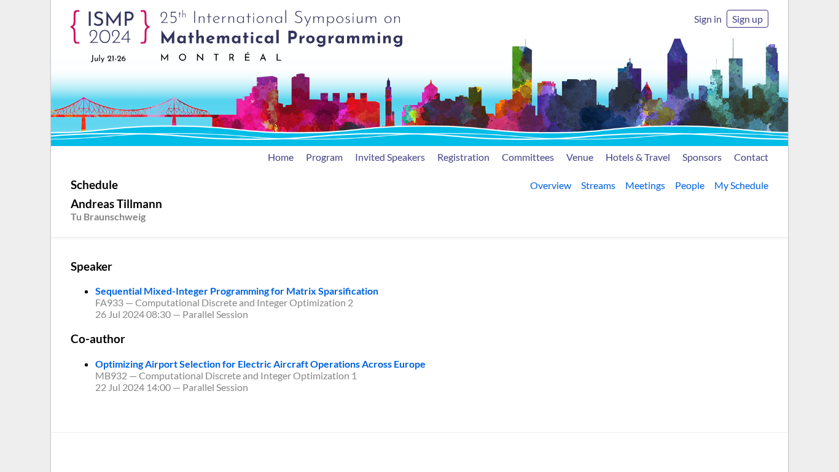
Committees (528, 157)
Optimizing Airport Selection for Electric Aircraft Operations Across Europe (260, 363)
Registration (463, 157)
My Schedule (741, 185)
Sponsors (702, 157)
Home (281, 157)
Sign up (747, 19)
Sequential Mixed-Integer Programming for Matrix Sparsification (236, 290)
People (689, 185)
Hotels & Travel (638, 157)
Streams (598, 185)
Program (324, 157)
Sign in (708, 19)
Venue (579, 157)
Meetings (645, 185)
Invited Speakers (390, 157)
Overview (550, 185)
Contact (751, 157)
